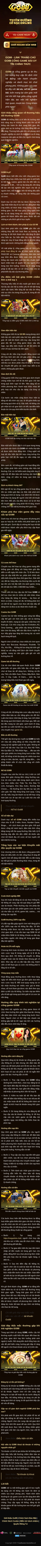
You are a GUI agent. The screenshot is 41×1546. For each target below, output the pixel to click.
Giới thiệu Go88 (10, 1518)
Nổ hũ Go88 (17, 809)
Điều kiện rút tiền (25, 1438)
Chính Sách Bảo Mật (27, 1518)
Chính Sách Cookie (10, 1521)
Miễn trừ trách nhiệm (29, 1521)
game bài (18, 730)
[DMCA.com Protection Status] (20, 1536)
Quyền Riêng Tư (20, 1524)
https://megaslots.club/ (12, 1238)
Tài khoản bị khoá (25, 1474)
